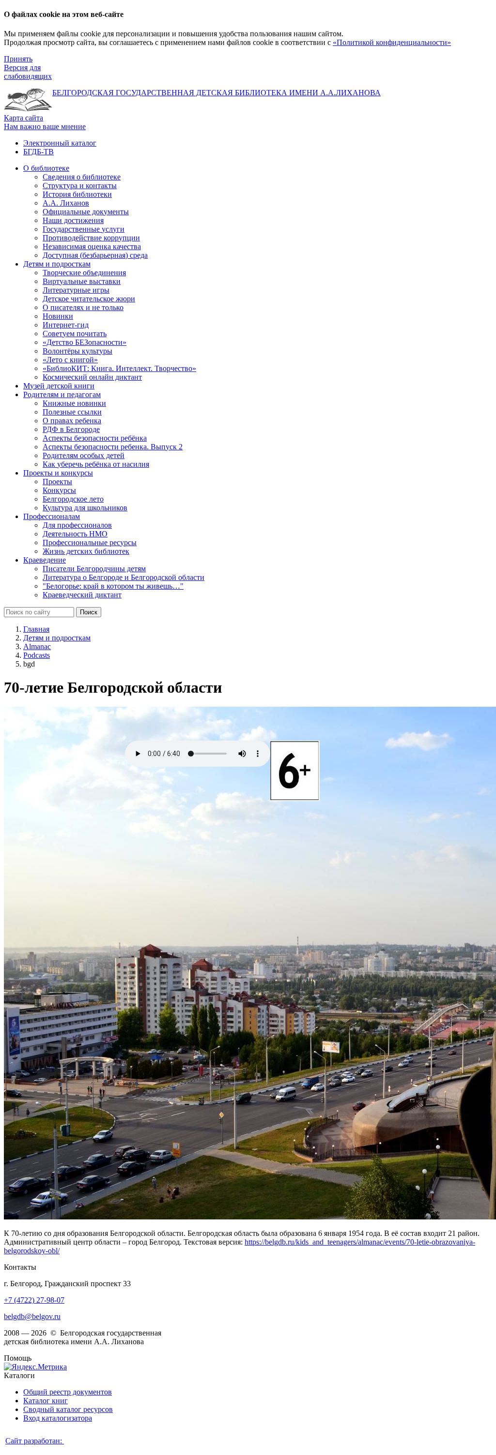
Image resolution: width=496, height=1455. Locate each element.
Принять (18, 59)
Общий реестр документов (67, 1392)
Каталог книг (45, 1400)
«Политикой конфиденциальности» (392, 42)
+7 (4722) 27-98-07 (34, 1300)
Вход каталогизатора (57, 1418)
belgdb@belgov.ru (32, 1316)
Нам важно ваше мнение (45, 126)
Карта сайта (23, 118)
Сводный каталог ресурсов (68, 1409)
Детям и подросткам (57, 638)
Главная (36, 629)
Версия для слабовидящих (28, 71)
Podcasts (36, 655)
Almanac (37, 646)
